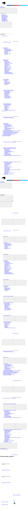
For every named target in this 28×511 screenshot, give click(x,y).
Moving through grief (7, 265)
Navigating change (7, 70)
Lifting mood (6, 65)
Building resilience (7, 71)
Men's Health (6, 52)
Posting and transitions (7, 96)
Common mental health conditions (9, 263)
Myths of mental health (7, 62)
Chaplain (6, 166)
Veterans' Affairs (6, 172)
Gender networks (7, 438)
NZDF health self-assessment (8, 124)
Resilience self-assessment (8, 125)
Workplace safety (7, 326)
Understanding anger (7, 269)
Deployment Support (7, 168)
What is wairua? (6, 80)
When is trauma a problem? (8, 369)
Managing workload (7, 105)
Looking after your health (8, 245)
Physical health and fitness (8, 243)
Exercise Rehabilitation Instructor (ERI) (9, 151)
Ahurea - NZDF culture (7, 324)
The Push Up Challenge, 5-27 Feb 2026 (9, 73)
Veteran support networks (8, 171)
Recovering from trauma (7, 69)
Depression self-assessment (8, 128)
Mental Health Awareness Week (8, 72)
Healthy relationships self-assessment (9, 365)
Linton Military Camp (4, 18)
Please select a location (3, 13)
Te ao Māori (6, 84)
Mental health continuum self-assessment (9, 367)
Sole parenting (6, 95)
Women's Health (6, 51)
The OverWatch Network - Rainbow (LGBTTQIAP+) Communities (12, 169)
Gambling (6, 67)
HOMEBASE (6, 173)
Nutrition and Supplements (8, 53)
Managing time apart (7, 94)
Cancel (3, 34)
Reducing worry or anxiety (8, 66)
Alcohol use (6, 127)
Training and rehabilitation (8, 49)
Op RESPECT (6, 109)
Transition (6, 325)
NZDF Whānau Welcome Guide (8, 162)
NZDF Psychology (7, 149)
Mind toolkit (6, 261)
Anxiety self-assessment (7, 126)
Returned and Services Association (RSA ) (9, 440)
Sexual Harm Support (7, 163)
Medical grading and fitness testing (9, 50)
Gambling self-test (7, 129)
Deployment (6, 106)
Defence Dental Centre (7, 150)
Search (1, 34)
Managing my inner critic (7, 267)
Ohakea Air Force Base (4, 17)
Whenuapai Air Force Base (5, 16)
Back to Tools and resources (14, 454)
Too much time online (7, 309)
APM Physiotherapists (7, 153)
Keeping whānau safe (7, 91)
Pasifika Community (7, 170)
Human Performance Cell (8, 152)
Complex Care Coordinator (8, 154)
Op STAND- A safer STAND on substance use (10, 327)
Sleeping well (6, 247)
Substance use (6, 54)
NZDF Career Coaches (7, 164)
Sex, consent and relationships (8, 97)
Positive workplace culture (8, 322)
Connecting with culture (7, 83)
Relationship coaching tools (8, 92)
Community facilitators (7, 436)
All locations (3, 14)
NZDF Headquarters (4, 19)
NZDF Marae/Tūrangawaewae (8, 434)
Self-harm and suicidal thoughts (8, 68)
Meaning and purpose (7, 82)
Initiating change (6, 107)
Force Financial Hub (7, 167)
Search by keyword (2, 33)
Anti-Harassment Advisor (8, 165)
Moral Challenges (7, 271)
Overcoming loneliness (7, 64)
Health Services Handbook (8, 416)
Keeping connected (7, 93)
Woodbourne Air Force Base (5, 20)
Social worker (6, 432)
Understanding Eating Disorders (8, 273)
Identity (5, 81)
